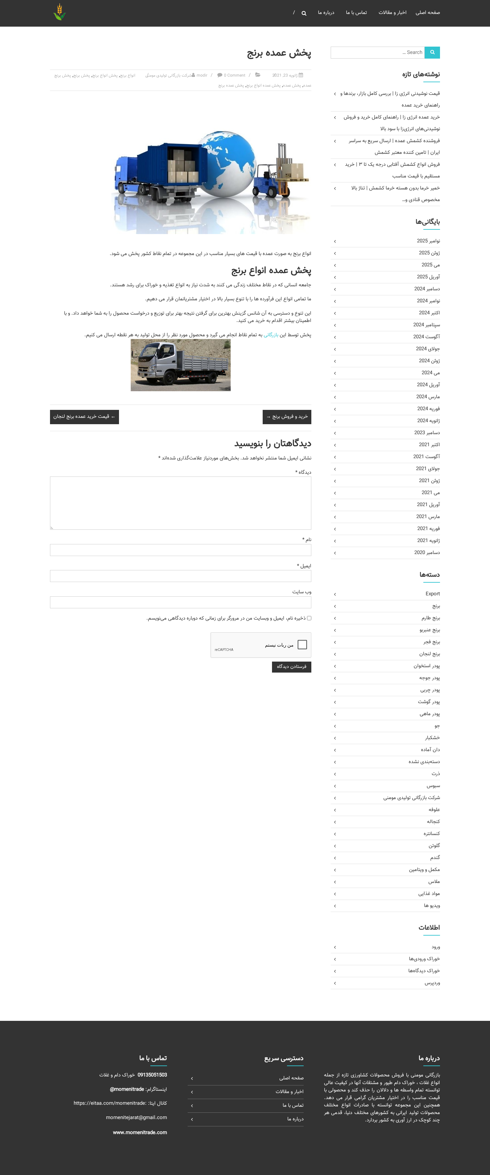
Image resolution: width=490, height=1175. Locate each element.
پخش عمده (292, 86)
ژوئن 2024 (429, 361)
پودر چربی (430, 690)
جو (437, 726)
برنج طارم (431, 618)
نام (306, 540)
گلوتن (434, 846)
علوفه (434, 810)
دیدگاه (303, 472)
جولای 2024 (428, 349)
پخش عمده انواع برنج (263, 86)
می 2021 (431, 493)
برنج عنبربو (430, 630)
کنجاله (433, 822)
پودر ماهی (430, 714)
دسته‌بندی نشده (424, 762)
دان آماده (430, 750)
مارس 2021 (428, 517)
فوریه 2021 (428, 529)
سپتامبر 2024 (426, 325)
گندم (435, 858)
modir (202, 76)
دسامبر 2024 (427, 289)
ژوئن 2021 (429, 481)
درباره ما (326, 13)
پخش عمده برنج (231, 86)
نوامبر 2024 (428, 301)
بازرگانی (271, 335)
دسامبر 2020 (427, 553)
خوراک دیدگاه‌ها (424, 971)
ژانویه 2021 (428, 541)
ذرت (436, 774)
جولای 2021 (428, 469)
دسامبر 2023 (427, 433)
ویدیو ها (432, 906)
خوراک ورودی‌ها (424, 959)
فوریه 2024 (428, 409)
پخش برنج (81, 76)
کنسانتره (432, 834)
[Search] (432, 53)
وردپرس (432, 983)
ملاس (434, 882)
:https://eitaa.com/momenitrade (111, 1103)
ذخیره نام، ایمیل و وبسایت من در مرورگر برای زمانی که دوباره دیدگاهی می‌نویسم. (226, 618)
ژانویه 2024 (428, 421)
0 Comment (234, 76)
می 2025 (431, 265)
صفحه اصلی (428, 13)
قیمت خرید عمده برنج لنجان (84, 417)
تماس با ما (356, 13)
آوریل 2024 (428, 385)
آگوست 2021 (426, 457)
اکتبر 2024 (429, 313)
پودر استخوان (427, 666)
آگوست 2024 (426, 337)
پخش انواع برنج (105, 76)
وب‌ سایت (301, 592)
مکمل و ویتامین (424, 870)
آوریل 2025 (428, 277)
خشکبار (432, 738)
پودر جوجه (429, 678)
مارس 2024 (428, 397)
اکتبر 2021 (429, 445)
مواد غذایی (429, 894)
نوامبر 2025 (428, 241)
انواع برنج (127, 76)
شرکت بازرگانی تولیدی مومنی (168, 76)
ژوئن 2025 (429, 253)
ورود (436, 947)
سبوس (433, 786)
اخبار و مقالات (393, 13)
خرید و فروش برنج (287, 417)
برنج (436, 606)
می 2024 (431, 373)
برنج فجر (431, 642)
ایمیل (304, 566)
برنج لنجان (429, 654)
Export (433, 594)
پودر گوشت (429, 702)
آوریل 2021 (428, 505)
